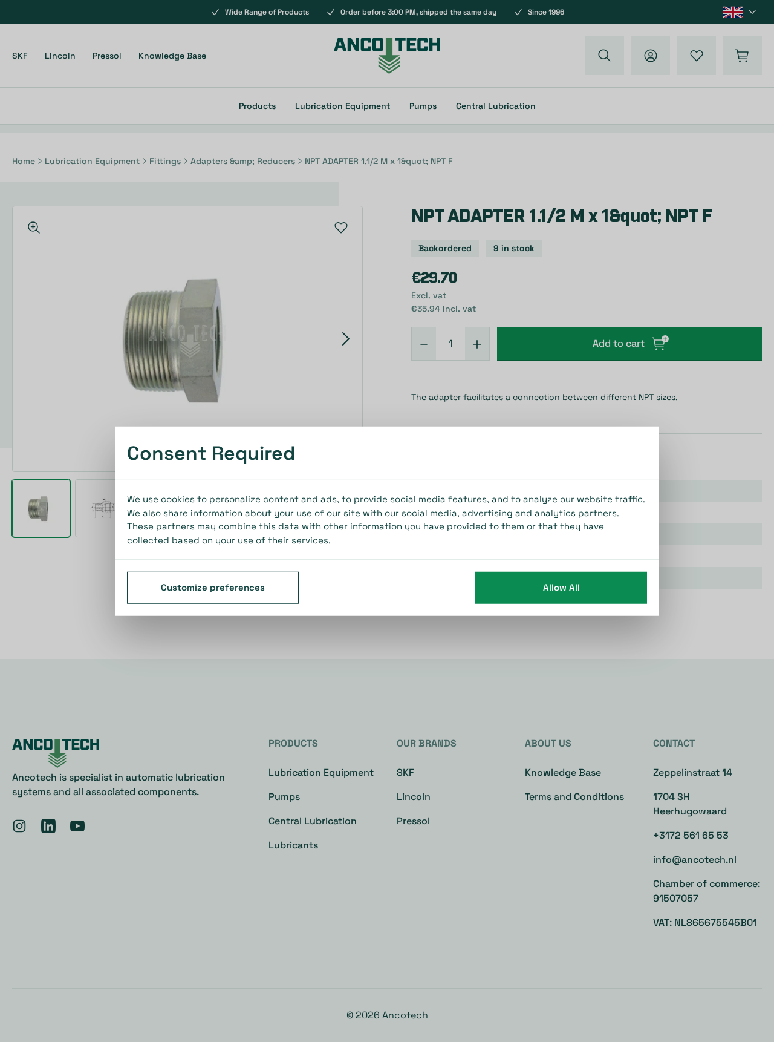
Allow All (561, 587)
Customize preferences (213, 587)
